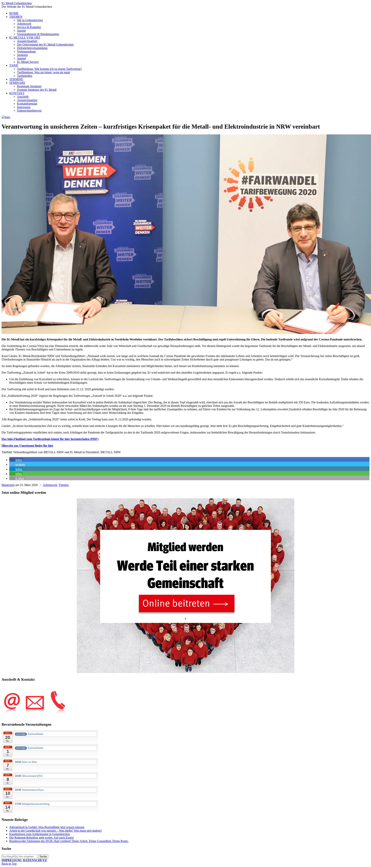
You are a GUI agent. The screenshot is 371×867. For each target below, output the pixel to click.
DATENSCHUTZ (35, 860)
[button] (16, 459)
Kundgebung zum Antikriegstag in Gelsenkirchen (39, 834)
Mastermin (8, 485)
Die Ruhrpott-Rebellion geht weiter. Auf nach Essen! (41, 837)
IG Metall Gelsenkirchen (17, 3)
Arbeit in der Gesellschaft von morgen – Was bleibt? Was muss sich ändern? (55, 830)
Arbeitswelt (50, 485)
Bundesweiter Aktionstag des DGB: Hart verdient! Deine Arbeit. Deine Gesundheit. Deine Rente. (68, 841)
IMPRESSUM (11, 860)
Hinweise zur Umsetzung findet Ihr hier (27, 445)
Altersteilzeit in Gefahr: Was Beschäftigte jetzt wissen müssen (46, 827)
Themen (64, 485)
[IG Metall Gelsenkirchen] (6, 117)
